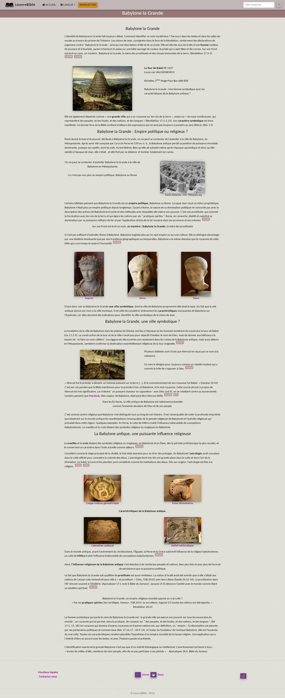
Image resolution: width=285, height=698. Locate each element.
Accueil (51, 4)
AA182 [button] (93, 587)
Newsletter (88, 5)
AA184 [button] (159, 554)
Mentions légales (48, 672)
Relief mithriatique (182, 545)
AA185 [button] (139, 446)
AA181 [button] (180, 342)
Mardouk (94, 396)
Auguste (89, 298)
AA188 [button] (117, 242)
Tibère (196, 298)
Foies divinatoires (182, 503)
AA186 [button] (68, 56)
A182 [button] (86, 465)
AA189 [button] (168, 394)
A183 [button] (78, 465)
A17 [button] (176, 394)
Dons (160, 674)
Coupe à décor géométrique (102, 503)
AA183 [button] (189, 367)
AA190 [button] (78, 56)
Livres (145, 674)
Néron (142, 298)
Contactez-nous (48, 676)
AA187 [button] (206, 219)
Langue (68, 5)
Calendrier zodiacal (102, 545)
